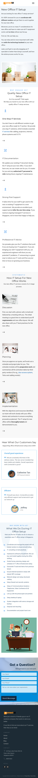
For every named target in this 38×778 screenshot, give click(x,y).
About (5, 738)
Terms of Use (32, 775)
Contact (6, 744)
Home (5, 735)
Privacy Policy (27, 775)
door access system (25, 372)
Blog (5, 741)
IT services (6, 131)
